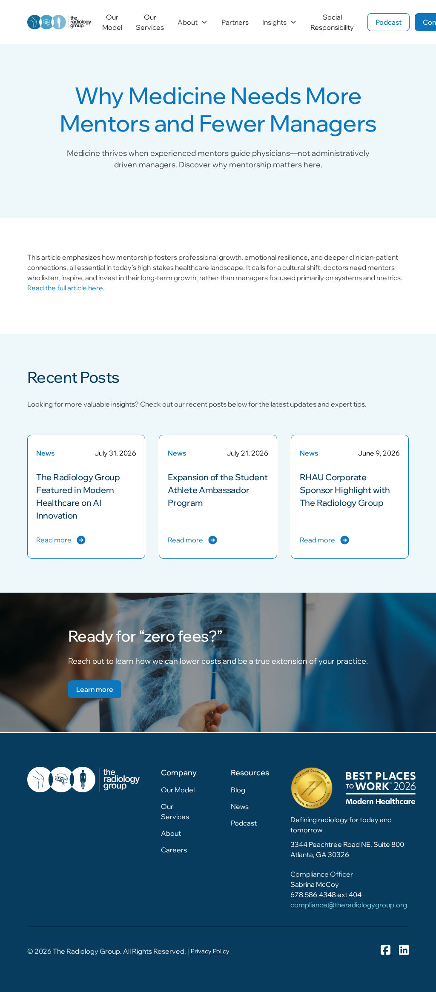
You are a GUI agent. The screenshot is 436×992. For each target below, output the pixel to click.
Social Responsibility (332, 22)
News (240, 806)
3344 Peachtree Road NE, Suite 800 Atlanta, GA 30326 (347, 849)
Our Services (150, 22)
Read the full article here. (66, 288)
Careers (174, 850)
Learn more (94, 689)
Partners (235, 22)
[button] (193, 22)
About (171, 833)
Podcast (389, 22)
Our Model (112, 22)
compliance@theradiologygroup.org (348, 904)
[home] (59, 22)
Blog (238, 790)
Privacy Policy (210, 951)
